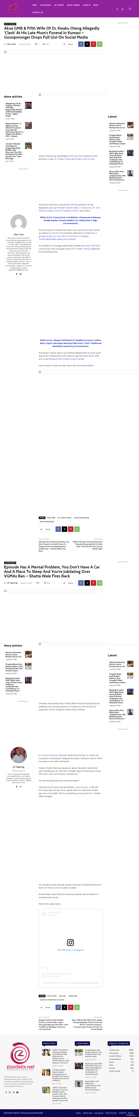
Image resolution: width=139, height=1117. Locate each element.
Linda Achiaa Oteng (81, 518)
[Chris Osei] (18, 222)
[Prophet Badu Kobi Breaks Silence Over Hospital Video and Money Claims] (130, 137)
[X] (87, 44)
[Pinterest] (93, 44)
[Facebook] (117, 9)
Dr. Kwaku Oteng (81, 249)
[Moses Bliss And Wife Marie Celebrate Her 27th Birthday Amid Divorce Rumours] (130, 173)
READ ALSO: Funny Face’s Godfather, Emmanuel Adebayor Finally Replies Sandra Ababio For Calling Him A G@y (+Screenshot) (70, 220)
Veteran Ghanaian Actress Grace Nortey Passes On (117, 125)
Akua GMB (51, 518)
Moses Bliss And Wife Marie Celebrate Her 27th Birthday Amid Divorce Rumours (117, 175)
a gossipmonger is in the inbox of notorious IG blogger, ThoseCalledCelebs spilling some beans (68, 236)
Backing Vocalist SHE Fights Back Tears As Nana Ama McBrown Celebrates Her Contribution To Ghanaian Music (116, 157)
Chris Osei (11, 44)
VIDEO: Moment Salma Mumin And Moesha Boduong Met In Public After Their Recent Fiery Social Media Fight (87, 545)
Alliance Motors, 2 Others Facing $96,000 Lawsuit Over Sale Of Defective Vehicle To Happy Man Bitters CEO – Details (14, 129)
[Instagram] (122, 9)
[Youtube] (17, 1092)
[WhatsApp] (99, 44)
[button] (129, 8)
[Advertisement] (23, 187)
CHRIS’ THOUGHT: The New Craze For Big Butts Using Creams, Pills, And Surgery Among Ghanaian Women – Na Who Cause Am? (60, 1094)
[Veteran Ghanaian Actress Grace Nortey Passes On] (130, 125)
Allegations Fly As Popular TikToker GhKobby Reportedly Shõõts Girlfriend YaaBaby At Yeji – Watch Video (14, 109)
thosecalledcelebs (47, 521)
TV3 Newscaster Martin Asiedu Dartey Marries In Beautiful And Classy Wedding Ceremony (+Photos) (60, 1075)
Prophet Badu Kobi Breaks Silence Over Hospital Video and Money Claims (117, 139)
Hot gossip (10, 24)
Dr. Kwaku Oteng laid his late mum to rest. (75, 159)
